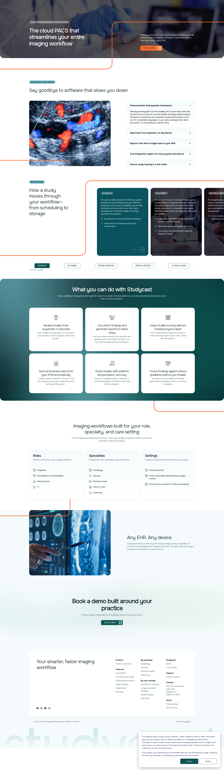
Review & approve (106, 266)
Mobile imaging (147, 694)
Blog (115, 5)
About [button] (124, 5)
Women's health (148, 671)
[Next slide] (142, 249)
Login (162, 5)
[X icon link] (41, 708)
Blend (188, 722)
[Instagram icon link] (49, 708)
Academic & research (150, 684)
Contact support (173, 677)
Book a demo (110, 623)
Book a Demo (149, 48)
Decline (208, 761)
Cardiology (145, 664)
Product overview (123, 664)
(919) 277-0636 (173, 694)
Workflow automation (125, 680)
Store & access (179, 266)
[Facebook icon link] (37, 708)
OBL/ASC (145, 698)
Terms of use (172, 707)
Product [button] (70, 5)
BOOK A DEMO (178, 5)
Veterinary (145, 675)
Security (119, 692)
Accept (189, 761)
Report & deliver (143, 266)
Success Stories (86, 5)
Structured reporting (125, 677)
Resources (103, 5)
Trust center (171, 667)
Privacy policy (172, 704)
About (168, 664)
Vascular (144, 667)
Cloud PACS (121, 673)
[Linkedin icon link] (45, 708)
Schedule (42, 266)
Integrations (121, 688)
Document (72, 266)
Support (151, 5)
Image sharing (122, 684)
